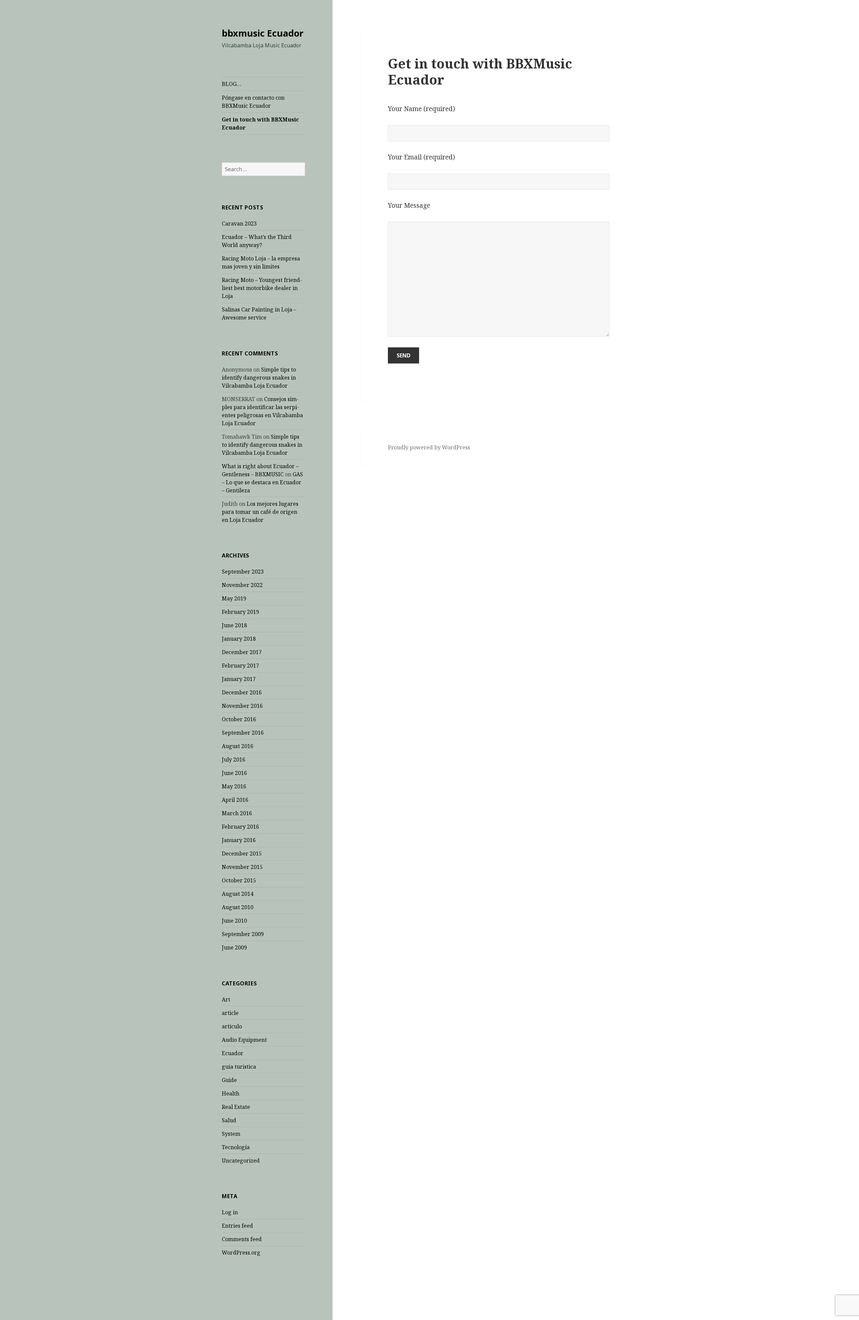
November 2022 (242, 585)
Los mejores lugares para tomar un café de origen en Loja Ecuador (260, 512)
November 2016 (242, 706)
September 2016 (243, 732)
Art (226, 999)
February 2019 (240, 612)
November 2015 (242, 867)
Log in (230, 1212)
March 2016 (237, 813)
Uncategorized (241, 1160)
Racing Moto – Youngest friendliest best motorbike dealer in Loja (262, 288)
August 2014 (237, 893)
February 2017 (240, 665)
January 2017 (239, 679)
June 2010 (234, 920)
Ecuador (232, 1053)
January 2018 (239, 638)
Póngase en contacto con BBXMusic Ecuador (253, 101)
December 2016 (242, 692)
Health (230, 1093)
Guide (229, 1080)
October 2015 (239, 880)
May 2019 (234, 598)
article (230, 1013)
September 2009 (243, 934)
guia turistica (239, 1066)
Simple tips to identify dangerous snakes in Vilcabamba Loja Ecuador (259, 377)
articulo (232, 1026)
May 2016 (234, 786)
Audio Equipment (244, 1039)
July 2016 (233, 759)
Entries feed (237, 1225)
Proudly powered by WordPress (429, 447)
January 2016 (239, 840)
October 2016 (239, 719)
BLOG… (231, 84)
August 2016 (237, 746)
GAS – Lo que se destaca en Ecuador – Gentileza (262, 482)
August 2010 (237, 907)
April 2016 (235, 799)
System (231, 1133)
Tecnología (236, 1147)
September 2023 (243, 571)
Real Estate (236, 1107)
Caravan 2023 (239, 223)
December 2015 (242, 853)
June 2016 (234, 773)
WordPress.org (241, 1252)
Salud (229, 1120)
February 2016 (240, 826)
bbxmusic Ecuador (262, 33)
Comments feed (242, 1239)
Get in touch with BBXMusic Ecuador (260, 123)
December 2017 (242, 652)
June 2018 (234, 625)
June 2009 (234, 947)
